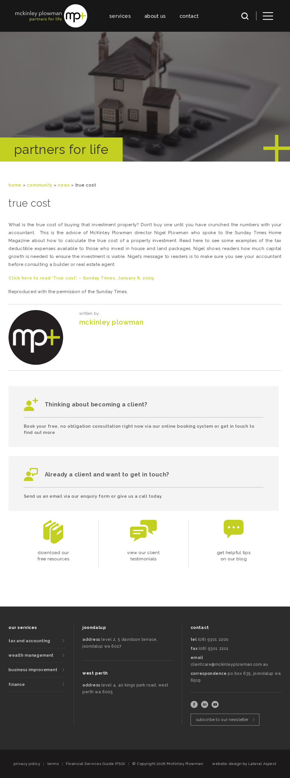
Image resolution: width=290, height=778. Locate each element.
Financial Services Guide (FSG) (95, 764)
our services (22, 627)
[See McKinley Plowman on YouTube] (215, 706)
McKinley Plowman (111, 322)
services (120, 16)
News (64, 185)
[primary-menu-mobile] (267, 16)
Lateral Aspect (262, 764)
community (39, 185)
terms (53, 764)
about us (155, 16)
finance (16, 684)
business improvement (32, 669)
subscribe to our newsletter (222, 719)
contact (189, 16)
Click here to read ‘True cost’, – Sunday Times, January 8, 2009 (80, 278)
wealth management (31, 655)
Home (15, 185)
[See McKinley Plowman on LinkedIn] (205, 706)
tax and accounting (29, 641)
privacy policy (27, 764)
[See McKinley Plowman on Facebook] (195, 706)
